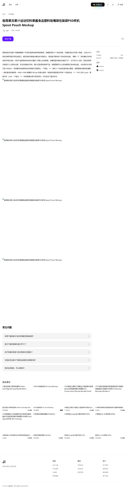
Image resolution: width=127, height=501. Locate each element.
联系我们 (105, 469)
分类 (16, 4)
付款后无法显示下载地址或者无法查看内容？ (21, 360)
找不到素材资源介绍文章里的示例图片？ (19, 352)
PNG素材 (55, 469)
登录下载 (8, 39)
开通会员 (80, 465)
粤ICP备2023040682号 (21, 486)
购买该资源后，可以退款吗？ (15, 368)
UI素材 (55, 472)
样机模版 (11, 14)
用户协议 (105, 476)
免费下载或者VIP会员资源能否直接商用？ (19, 336)
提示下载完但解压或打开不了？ (16, 344)
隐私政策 (105, 472)
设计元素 (55, 465)
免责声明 (80, 472)
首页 (10, 4)
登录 (121, 4)
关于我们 (105, 465)
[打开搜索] (108, 5)
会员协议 (80, 469)
